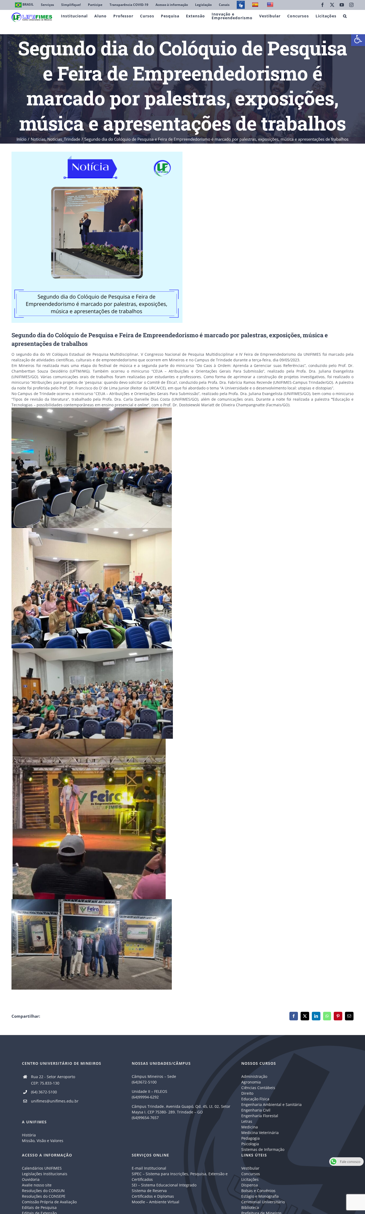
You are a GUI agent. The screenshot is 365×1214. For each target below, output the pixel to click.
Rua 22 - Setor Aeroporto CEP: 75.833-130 (53, 1080)
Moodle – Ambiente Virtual (155, 1201)
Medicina (249, 1126)
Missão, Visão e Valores (42, 1140)
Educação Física (255, 1098)
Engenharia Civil (255, 1110)
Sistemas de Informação (262, 1149)
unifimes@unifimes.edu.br (55, 1101)
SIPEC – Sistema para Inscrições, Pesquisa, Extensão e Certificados (180, 1176)
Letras (246, 1121)
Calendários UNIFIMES (42, 1168)
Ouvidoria (31, 1179)
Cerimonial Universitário (263, 1201)
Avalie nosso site (37, 1185)
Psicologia (250, 1143)
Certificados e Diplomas (153, 1196)
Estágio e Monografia (260, 1196)
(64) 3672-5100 (44, 1091)
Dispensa (249, 1185)
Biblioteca (250, 1207)
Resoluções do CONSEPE (43, 1196)
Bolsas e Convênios (258, 1190)
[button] (358, 39)
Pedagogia (250, 1138)
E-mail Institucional (149, 1168)
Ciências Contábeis (258, 1087)
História (29, 1135)
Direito (247, 1093)
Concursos (250, 1173)
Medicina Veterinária (260, 1132)
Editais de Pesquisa (39, 1207)
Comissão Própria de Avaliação (49, 1201)
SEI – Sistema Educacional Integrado (164, 1185)
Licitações (250, 1179)
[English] (270, 5)
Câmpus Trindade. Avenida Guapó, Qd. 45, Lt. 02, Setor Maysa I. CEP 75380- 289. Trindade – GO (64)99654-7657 (181, 1112)
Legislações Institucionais (44, 1173)
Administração (254, 1076)
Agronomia (251, 1082)
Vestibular (250, 1168)
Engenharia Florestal (259, 1115)
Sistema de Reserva (149, 1190)
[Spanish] (255, 5)
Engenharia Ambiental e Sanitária (271, 1104)
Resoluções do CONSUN (43, 1190)
